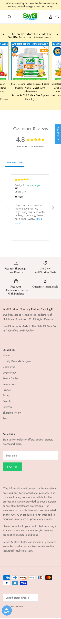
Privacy (7, 390)
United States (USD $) (18, 598)
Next (53, 205)
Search (7, 401)
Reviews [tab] (11, 162)
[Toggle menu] (3, 17)
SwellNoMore (17, 606)
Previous (7, 205)
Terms (6, 395)
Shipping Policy (12, 413)
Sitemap (7, 407)
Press (5, 418)
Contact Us (9, 367)
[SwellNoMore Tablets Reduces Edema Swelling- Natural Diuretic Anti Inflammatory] (30, 61)
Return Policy (10, 384)
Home (6, 355)
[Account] (50, 17)
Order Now (9, 373)
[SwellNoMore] (30, 17)
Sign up (12, 466)
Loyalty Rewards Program (17, 361)
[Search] (11, 17)
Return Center (10, 378)
